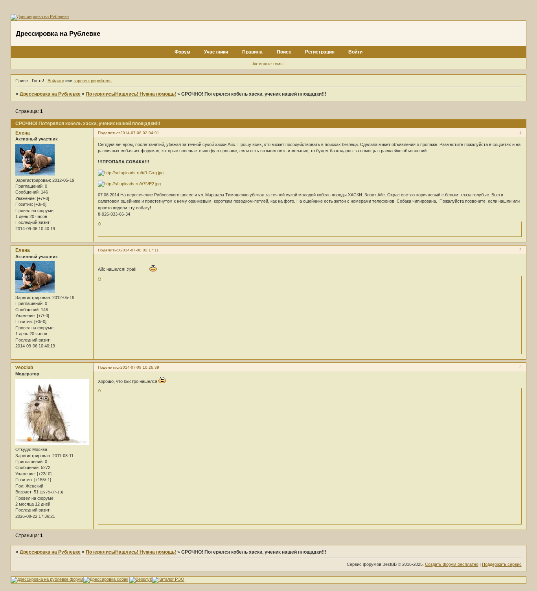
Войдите (56, 80)
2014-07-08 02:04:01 (139, 133)
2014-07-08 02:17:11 (139, 250)
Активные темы (267, 63)
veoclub (24, 367)
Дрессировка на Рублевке (50, 94)
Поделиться (109, 133)
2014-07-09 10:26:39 (139, 367)
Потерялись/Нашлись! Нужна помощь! (131, 94)
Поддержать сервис (502, 564)
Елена (22, 133)
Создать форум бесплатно (451, 564)
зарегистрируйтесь (93, 80)
